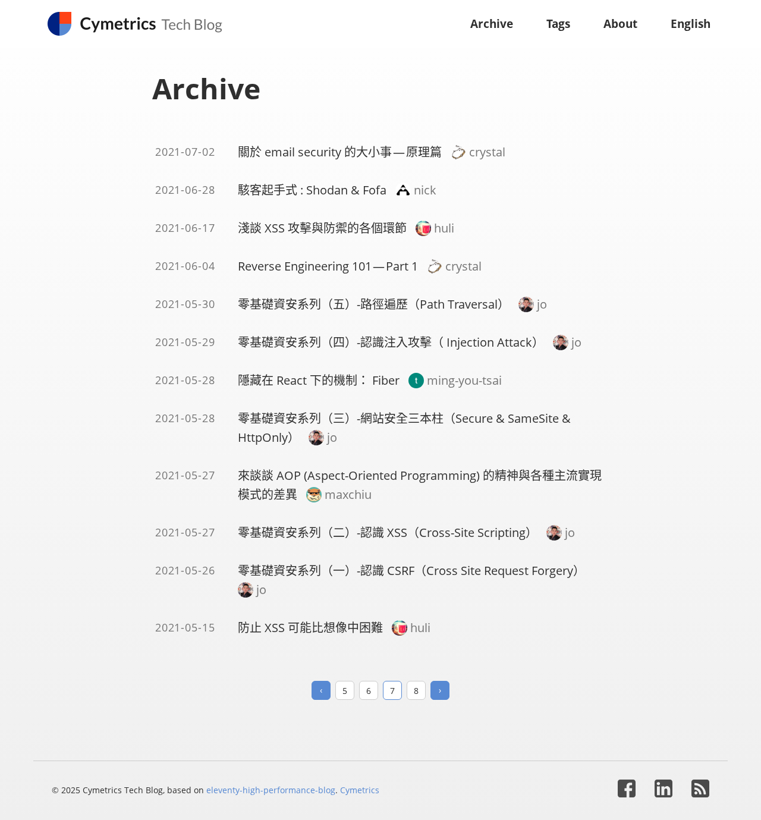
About (620, 23)
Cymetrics (359, 790)
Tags (558, 23)
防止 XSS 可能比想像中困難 (310, 628)
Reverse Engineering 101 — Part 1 (328, 266)
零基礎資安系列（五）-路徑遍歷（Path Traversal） (374, 304)
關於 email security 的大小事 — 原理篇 (340, 152)
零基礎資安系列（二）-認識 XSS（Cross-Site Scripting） (387, 532)
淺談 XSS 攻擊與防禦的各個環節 (322, 228)
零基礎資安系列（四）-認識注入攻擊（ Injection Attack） (391, 342)
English (690, 23)
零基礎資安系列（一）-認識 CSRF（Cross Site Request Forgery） (411, 571)
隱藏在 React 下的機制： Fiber (319, 380)
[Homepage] (141, 24)
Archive (491, 23)
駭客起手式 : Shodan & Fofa (312, 190)
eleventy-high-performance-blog (270, 790)
